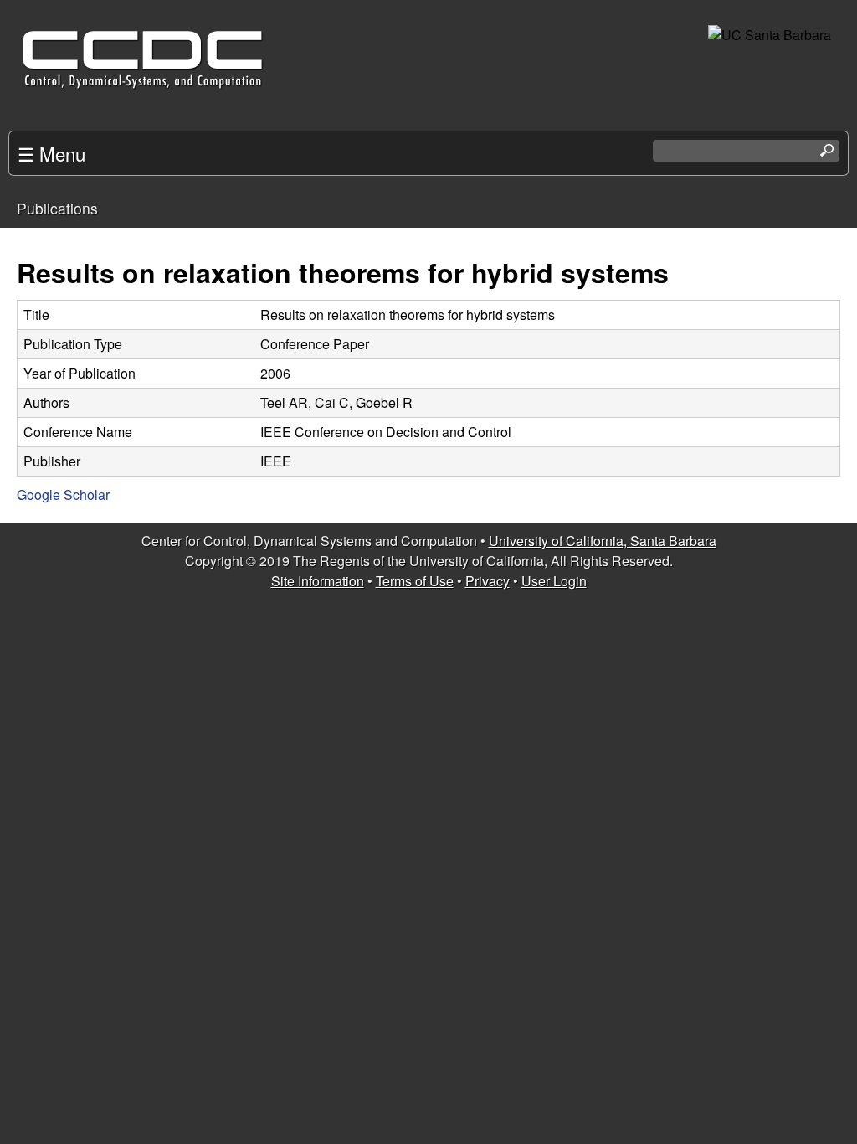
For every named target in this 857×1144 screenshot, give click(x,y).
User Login (554, 580)
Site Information (317, 580)
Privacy (487, 580)
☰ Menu (51, 153)
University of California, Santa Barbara (602, 540)
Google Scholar (63, 494)
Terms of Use (415, 580)
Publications (57, 208)
